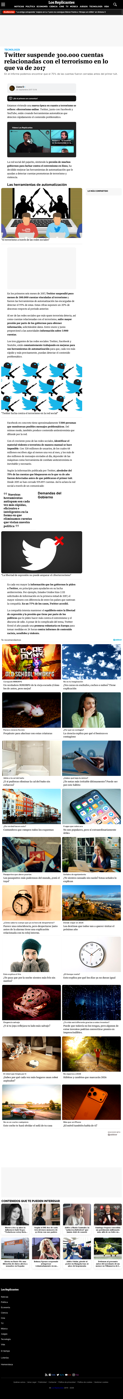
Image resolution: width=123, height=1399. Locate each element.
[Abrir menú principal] (3, 4)
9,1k (69, 1375)
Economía (42, 6)
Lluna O (20, 87)
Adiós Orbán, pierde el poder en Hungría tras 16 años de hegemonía (77, 1263)
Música (74, 6)
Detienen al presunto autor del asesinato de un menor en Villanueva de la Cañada (108, 1263)
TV (67, 6)
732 (77, 1375)
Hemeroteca (7, 1364)
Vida (106, 6)
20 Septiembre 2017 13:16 (26, 90)
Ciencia (53, 6)
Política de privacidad (67, 1382)
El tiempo (5, 1351)
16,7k (61, 1375)
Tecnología (95, 6)
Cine (61, 6)
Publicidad (42, 1382)
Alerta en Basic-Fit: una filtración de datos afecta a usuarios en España (15, 1263)
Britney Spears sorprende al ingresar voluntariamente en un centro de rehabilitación (46, 1263)
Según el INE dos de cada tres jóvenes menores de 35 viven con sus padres (46, 1230)
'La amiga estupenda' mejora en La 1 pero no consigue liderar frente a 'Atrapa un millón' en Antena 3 (55, 12)
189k (53, 1375)
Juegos (84, 6)
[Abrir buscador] (115, 4)
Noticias (19, 6)
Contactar (52, 1382)
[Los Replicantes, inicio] (62, 3)
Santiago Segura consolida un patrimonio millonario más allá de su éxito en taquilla (107, 1230)
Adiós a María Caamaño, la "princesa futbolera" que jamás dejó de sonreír (77, 1230)
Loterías (5, 1358)
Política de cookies (85, 1382)
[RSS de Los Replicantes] (46, 1375)
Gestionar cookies (101, 1382)
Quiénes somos (19, 1382)
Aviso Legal (31, 1382)
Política (30, 6)
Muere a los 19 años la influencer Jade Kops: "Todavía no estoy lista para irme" (15, 1230)
